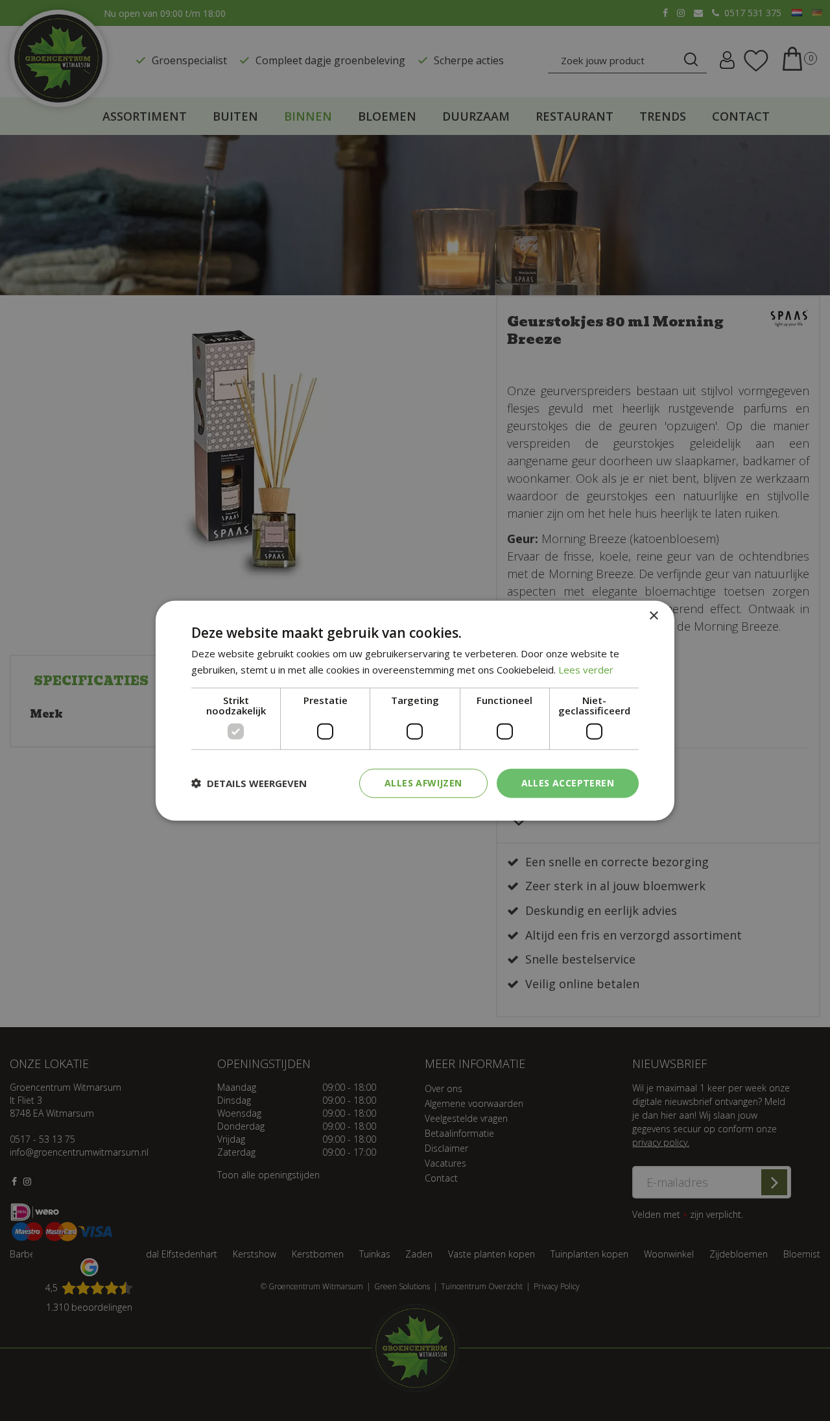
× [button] (653, 616)
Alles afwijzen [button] (423, 783)
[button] (249, 783)
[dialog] (415, 711)
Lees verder (585, 669)
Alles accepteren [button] (567, 783)
